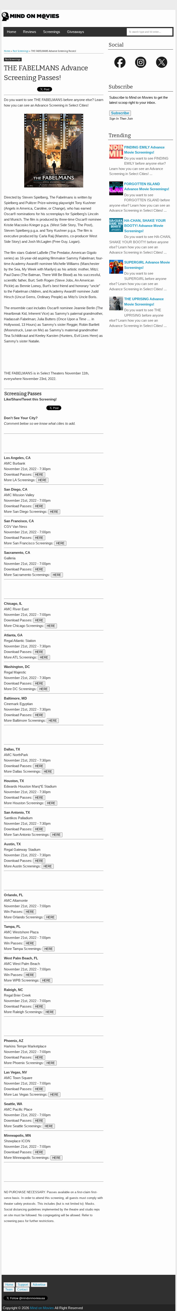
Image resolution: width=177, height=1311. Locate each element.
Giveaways (75, 32)
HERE (39, 474)
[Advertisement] (58, 356)
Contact (22, 1289)
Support (23, 1284)
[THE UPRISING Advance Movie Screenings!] (116, 309)
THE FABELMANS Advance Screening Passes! (46, 73)
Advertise (39, 1284)
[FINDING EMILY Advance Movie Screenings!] (116, 157)
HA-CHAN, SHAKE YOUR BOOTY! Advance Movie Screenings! (145, 226)
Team (9, 1289)
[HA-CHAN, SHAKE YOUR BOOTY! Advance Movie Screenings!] (116, 231)
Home (11, 32)
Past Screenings (13, 59)
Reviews (29, 32)
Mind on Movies (42, 1308)
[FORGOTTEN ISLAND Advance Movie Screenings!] (116, 194)
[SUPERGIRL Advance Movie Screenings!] (116, 272)
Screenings (51, 32)
